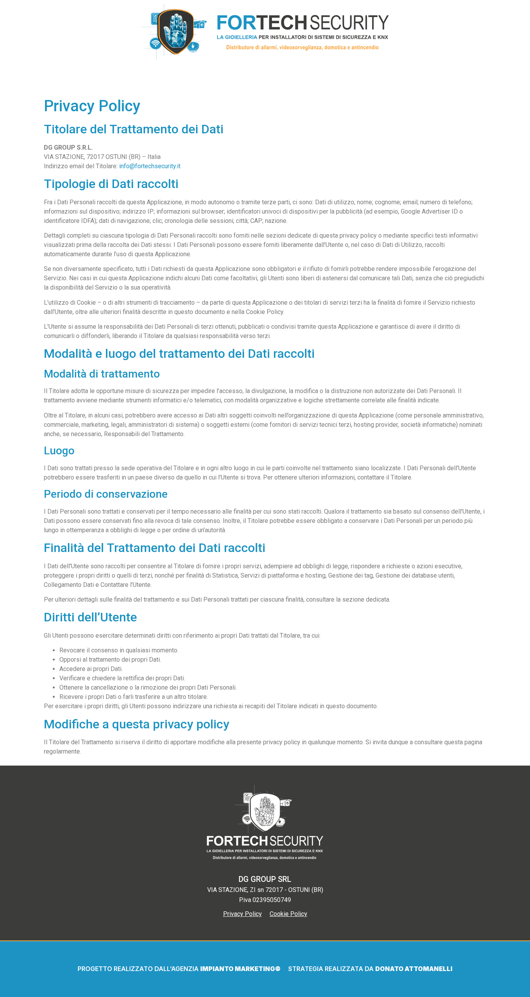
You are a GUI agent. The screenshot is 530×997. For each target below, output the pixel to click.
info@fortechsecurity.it (149, 166)
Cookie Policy (288, 914)
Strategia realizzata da (331, 969)
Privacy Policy (242, 914)
